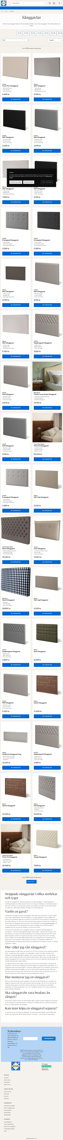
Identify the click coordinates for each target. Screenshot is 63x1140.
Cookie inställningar (47, 182)
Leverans (6, 1096)
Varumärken (7, 1082)
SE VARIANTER (16, 99)
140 (19, 955)
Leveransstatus (7, 1110)
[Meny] (59, 3)
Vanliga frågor (7, 1112)
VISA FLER (31, 881)
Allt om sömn (7, 1080)
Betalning (6, 1098)
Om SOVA (6, 1077)
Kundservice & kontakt (9, 1105)
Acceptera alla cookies (15, 182)
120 (16, 955)
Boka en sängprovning (9, 1108)
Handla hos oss (7, 1091)
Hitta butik (6, 1094)
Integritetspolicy (8, 1122)
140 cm (39, 33)
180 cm (53, 33)
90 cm (19, 33)
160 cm (46, 33)
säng (39, 902)
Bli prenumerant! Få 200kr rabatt (31, 7)
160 (21, 955)
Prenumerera (49, 1038)
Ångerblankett (7, 1114)
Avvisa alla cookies (28, 182)
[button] (45, 3)
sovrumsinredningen (49, 923)
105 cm (26, 33)
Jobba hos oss (7, 1084)
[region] (31, 178)
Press (5, 1131)
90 (14, 955)
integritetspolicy (31, 1058)
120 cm (33, 33)
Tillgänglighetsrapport (9, 1128)
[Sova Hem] (3, 3)
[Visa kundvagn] (54, 3)
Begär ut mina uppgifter (9, 1126)
